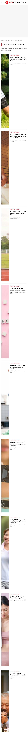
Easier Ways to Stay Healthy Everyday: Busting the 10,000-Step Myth (18, 521)
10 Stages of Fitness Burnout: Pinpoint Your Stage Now (18, 597)
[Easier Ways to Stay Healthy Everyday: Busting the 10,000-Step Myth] (5, 552)
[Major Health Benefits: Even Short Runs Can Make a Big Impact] (5, 398)
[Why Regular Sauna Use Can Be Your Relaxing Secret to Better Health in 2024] (5, 167)
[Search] (26, 2)
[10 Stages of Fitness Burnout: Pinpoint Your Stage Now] (5, 629)
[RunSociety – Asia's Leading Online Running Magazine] (13, 2)
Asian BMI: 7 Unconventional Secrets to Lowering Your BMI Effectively (18, 444)
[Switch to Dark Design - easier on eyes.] (23, 2)
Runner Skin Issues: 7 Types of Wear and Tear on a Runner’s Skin (18, 213)
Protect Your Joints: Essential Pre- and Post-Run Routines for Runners (18, 59)
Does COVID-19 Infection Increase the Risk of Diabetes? (18, 289)
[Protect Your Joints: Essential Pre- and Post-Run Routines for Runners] (5, 90)
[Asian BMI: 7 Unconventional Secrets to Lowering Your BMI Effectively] (5, 475)
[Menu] (2, 2)
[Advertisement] (14, 21)
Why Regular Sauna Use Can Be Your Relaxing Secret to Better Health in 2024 (18, 136)
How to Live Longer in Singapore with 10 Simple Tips (18, 674)
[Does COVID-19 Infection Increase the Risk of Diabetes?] (5, 321)
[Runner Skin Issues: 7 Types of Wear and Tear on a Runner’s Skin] (5, 244)
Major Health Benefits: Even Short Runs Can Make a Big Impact (17, 367)
